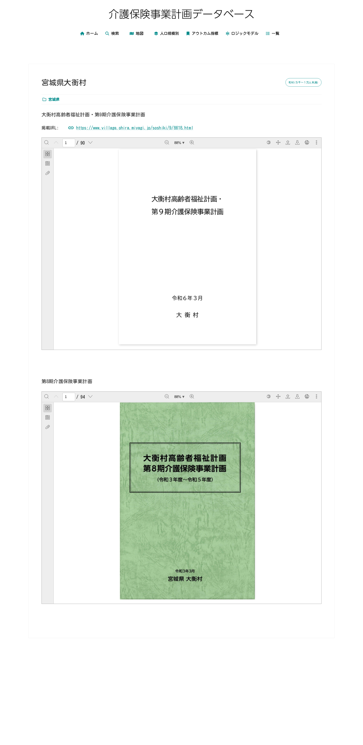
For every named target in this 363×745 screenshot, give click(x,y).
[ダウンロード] (297, 143)
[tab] (47, 154)
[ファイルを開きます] (288, 143)
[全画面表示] (278, 143)
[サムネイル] (47, 154)
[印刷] (307, 143)
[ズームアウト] (167, 143)
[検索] (46, 143)
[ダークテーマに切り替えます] (268, 143)
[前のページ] (56, 143)
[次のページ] (90, 143)
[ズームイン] (192, 143)
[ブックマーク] (47, 163)
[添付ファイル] (47, 173)
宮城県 (54, 99)
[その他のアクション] (316, 143)
